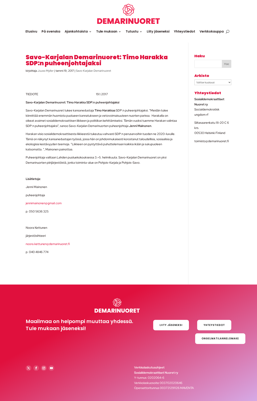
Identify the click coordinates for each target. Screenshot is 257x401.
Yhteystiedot (184, 31)
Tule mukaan (106, 31)
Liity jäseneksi (158, 31)
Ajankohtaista (76, 31)
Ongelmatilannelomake (220, 338)
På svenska (51, 31)
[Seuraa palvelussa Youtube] (51, 368)
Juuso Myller (46, 70)
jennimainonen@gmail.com (44, 203)
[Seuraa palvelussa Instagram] (44, 368)
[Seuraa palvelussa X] (28, 368)
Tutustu (132, 31)
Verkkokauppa (212, 31)
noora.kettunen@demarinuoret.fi (48, 244)
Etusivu (31, 31)
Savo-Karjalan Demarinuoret (93, 70)
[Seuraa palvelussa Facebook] (36, 368)
